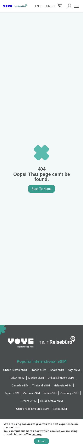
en (37, 6)
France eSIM (38, 369)
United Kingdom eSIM (61, 377)
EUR (47, 6)
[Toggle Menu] (77, 6)
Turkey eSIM (17, 377)
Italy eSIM (74, 369)
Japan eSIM (12, 393)
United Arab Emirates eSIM (32, 408)
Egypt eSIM (60, 408)
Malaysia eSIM (62, 385)
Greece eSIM (28, 401)
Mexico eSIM (36, 377)
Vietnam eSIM (31, 393)
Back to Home (41, 188)
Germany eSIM (69, 393)
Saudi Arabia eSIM (51, 401)
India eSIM (50, 393)
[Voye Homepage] (15, 6)
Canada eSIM (20, 385)
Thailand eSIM (41, 385)
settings (37, 434)
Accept (41, 441)
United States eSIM (15, 369)
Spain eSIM (57, 369)
